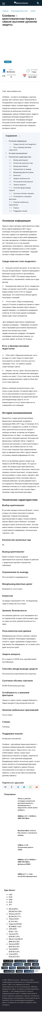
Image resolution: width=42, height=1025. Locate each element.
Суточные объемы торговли (23, 193)
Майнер (4, 968)
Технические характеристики (20, 157)
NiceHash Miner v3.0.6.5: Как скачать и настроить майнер (27, 833)
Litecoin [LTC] (29, 971)
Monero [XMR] (33, 961)
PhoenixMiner (35, 968)
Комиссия (17, 175)
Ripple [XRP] (7, 964)
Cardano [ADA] (9, 971)
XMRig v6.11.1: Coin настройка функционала (27, 875)
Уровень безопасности (21, 178)
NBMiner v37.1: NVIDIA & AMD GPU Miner (27, 817)
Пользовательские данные (23, 181)
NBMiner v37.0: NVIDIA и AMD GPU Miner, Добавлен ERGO (27, 862)
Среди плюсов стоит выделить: (24, 144)
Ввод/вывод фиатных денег (23, 172)
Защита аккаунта (19, 184)
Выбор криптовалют (20, 160)
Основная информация (18, 141)
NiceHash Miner (23, 968)
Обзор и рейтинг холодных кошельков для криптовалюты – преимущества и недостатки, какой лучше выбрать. (28, 804)
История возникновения (18, 153)
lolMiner (35, 964)
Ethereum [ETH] (20, 961)
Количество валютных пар (23, 163)
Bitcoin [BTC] (8, 961)
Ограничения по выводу (22, 169)
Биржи (8, 62)
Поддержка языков (20, 211)
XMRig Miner (18, 964)
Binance (27, 964)
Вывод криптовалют (20, 166)
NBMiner (12, 968)
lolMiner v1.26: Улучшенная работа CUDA (25, 847)
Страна (16, 208)
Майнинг (19, 971)
